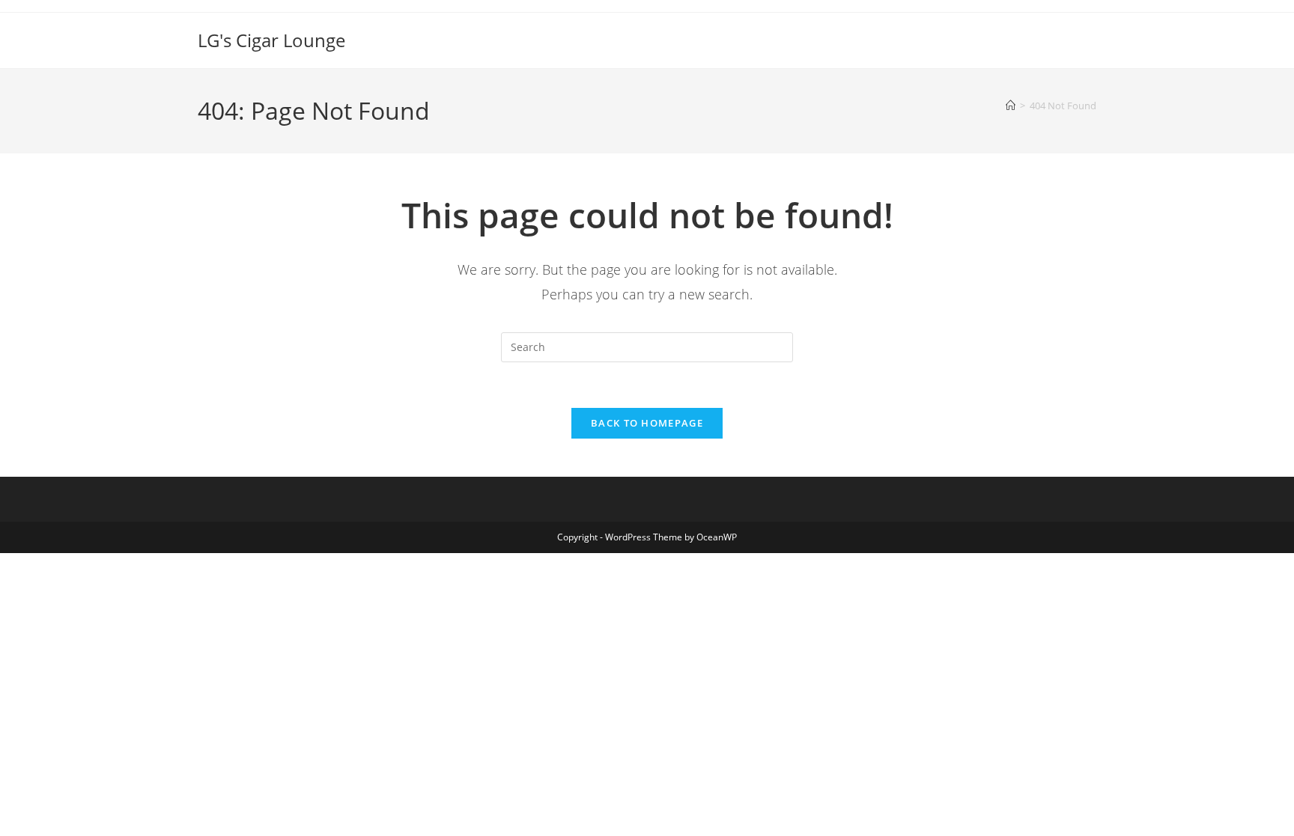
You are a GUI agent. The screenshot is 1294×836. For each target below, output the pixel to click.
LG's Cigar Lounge (271, 40)
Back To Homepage (647, 423)
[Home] (1010, 105)
